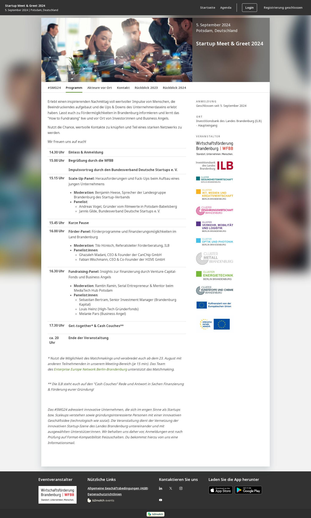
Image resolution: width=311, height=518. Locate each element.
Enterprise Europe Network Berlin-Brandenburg (90, 369)
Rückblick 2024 (174, 87)
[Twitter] (170, 488)
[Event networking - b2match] (155, 514)
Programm (74, 87)
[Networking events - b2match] (100, 500)
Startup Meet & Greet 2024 (25, 6)
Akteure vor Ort (99, 87)
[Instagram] (181, 488)
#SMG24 (54, 87)
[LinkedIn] (160, 488)
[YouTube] (160, 499)
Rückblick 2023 (146, 87)
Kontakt (123, 87)
